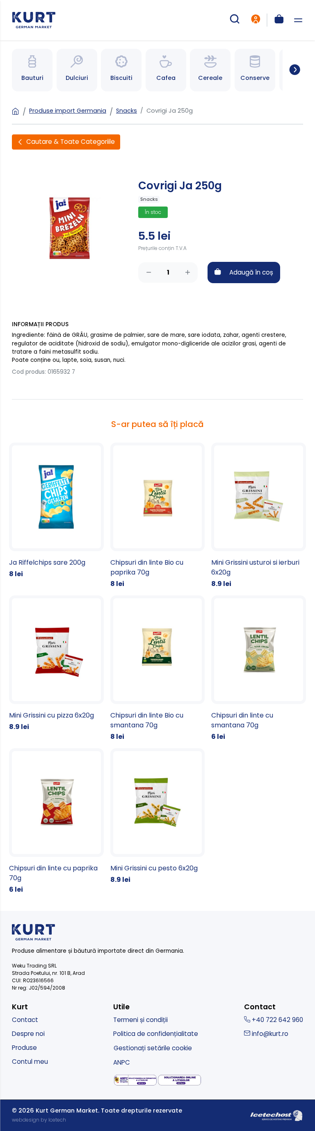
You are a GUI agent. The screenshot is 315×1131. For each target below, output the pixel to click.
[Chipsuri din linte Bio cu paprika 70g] (157, 516)
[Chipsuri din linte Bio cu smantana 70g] (157, 668)
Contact (25, 1019)
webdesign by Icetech (39, 1119)
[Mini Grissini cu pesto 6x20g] (157, 816)
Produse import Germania (67, 111)
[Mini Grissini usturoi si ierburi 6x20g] (258, 516)
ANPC (121, 1062)
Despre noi (28, 1033)
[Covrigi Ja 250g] (69, 227)
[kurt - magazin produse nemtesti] (33, 20)
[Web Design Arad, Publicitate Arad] (276, 1115)
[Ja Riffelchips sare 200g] (56, 511)
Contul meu (30, 1061)
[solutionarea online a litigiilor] (180, 1080)
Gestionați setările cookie (153, 1048)
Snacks (126, 111)
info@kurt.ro (269, 1033)
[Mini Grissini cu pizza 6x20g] (56, 663)
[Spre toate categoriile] (291, 69)
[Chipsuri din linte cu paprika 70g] (56, 821)
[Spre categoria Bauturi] (32, 70)
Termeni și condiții (140, 1019)
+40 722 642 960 (276, 1019)
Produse (24, 1047)
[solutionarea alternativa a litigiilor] (135, 1080)
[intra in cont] (255, 20)
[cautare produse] (234, 20)
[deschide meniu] (298, 20)
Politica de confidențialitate (155, 1033)
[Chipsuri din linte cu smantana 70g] (258, 668)
